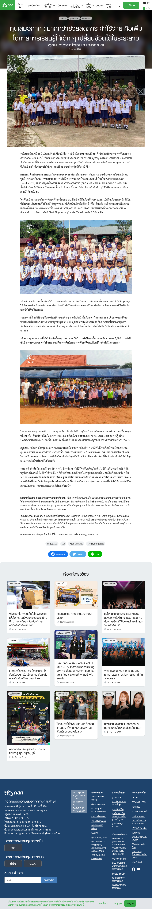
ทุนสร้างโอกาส (48, 5)
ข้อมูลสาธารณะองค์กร (97, 798)
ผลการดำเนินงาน (98, 816)
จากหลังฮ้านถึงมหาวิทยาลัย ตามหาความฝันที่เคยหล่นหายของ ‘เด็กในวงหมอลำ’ (123, 674)
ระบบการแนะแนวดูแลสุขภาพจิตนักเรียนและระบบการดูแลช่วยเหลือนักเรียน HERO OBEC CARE (119, 846)
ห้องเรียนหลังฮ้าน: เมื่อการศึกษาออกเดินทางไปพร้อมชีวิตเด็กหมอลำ (123, 725)
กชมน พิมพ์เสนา (76, 543)
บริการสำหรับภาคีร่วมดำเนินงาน (139, 822)
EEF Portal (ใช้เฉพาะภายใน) (98, 856)
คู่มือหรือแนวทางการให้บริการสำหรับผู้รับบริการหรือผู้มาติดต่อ (98, 846)
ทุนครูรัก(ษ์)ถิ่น (118, 809)
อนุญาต (130, 903)
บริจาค (131, 5)
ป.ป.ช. (13, 863)
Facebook (133, 869)
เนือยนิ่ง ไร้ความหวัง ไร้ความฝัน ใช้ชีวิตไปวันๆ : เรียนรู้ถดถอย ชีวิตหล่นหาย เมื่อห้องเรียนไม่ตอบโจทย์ (28, 674)
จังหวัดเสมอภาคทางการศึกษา (118, 879)
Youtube (138, 869)
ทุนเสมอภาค (74, 18)
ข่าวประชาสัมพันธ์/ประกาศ (139, 838)
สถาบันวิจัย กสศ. (139, 801)
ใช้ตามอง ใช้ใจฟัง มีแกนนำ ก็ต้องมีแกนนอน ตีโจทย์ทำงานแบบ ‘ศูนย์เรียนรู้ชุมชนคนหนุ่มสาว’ (75, 727)
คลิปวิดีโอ (61, 583)
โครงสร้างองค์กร (98, 820)
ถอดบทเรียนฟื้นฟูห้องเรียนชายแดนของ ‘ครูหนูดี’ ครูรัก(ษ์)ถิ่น (27, 750)
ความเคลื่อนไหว (75, 5)
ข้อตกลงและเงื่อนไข (139, 811)
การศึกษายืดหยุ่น (119, 858)
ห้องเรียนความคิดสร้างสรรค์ (119, 886)
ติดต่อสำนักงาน (138, 816)
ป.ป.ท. (33, 863)
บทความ (63, 18)
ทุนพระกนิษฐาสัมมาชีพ (117, 825)
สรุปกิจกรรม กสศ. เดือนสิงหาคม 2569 (74, 615)
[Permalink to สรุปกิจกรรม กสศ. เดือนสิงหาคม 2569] (76, 595)
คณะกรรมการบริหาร (97, 826)
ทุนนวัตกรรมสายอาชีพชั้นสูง (119, 803)
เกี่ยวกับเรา (20, 5)
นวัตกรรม (61, 5)
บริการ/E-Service (139, 827)
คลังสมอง (88, 5)
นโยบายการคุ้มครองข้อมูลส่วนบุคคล (139, 854)
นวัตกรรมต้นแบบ (119, 834)
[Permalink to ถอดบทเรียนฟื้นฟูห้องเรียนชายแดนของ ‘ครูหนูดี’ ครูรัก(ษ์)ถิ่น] (28, 717)
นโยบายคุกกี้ (78, 905)
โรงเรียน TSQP (118, 873)
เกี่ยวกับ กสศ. (97, 792)
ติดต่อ (99, 5)
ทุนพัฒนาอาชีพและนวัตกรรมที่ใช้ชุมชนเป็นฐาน (119, 816)
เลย (63, 543)
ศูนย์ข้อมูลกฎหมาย (99, 837)
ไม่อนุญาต (117, 903)
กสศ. (13, 848)
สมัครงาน (108, 5)
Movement (86, 18)
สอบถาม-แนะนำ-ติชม (138, 845)
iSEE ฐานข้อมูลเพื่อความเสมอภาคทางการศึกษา (119, 865)
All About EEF (63, 633)
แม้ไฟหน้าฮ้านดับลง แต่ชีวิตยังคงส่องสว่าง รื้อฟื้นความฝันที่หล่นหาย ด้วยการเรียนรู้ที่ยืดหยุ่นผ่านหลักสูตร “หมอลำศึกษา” (123, 619)
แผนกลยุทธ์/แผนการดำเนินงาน (99, 810)
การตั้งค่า (103, 903)
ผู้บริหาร (94, 832)
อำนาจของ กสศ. (98, 804)
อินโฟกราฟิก (15, 694)
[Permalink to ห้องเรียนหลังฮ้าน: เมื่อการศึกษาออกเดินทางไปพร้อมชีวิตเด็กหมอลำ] (123, 705)
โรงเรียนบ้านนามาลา (96, 543)
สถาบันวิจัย (33, 5)
